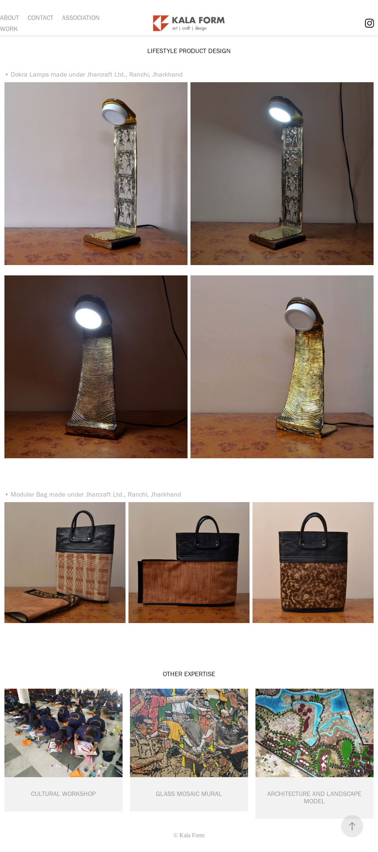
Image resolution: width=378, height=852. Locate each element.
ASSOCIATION (81, 18)
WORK (9, 29)
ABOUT (9, 18)
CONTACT (41, 18)
